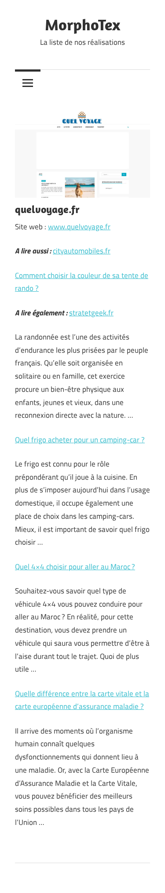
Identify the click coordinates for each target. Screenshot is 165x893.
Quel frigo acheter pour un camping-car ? (80, 439)
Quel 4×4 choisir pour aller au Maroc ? (75, 566)
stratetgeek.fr (91, 312)
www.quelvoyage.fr (79, 226)
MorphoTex (82, 24)
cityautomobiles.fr (81, 251)
